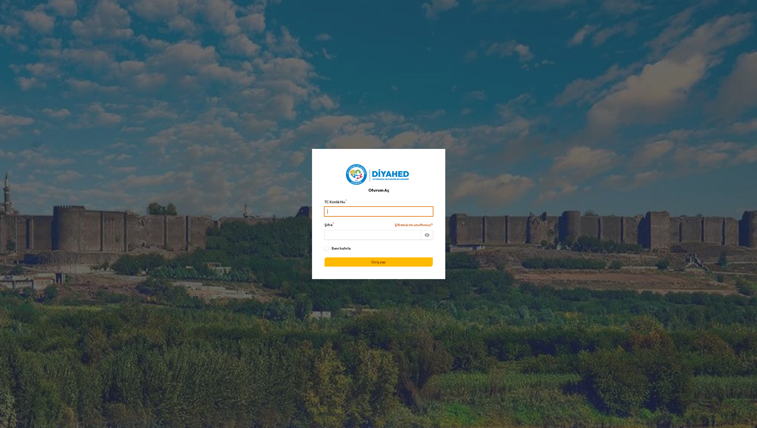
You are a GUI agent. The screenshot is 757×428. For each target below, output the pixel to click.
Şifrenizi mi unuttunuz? (414, 225)
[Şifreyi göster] (427, 235)
